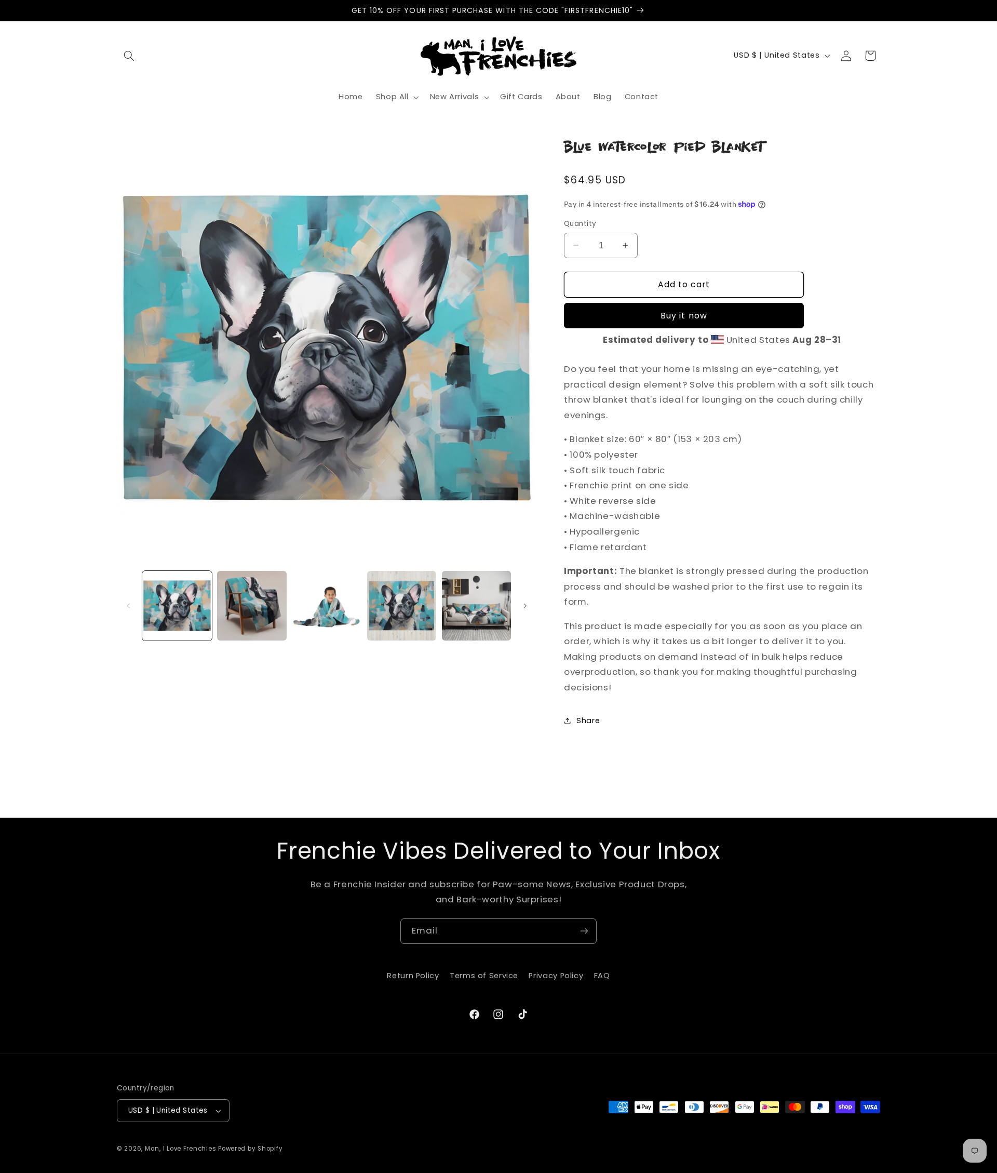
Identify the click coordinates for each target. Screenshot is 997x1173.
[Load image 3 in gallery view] (326, 606)
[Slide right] (525, 605)
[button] (129, 56)
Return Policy (413, 975)
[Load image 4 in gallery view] (402, 606)
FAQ (602, 975)
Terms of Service (484, 975)
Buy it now (684, 315)
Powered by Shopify (250, 1148)
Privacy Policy (556, 975)
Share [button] (588, 720)
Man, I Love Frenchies (180, 1148)
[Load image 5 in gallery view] (476, 606)
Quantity (580, 224)
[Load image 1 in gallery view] (177, 606)
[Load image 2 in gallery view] (252, 606)
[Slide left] (128, 605)
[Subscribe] (584, 931)
